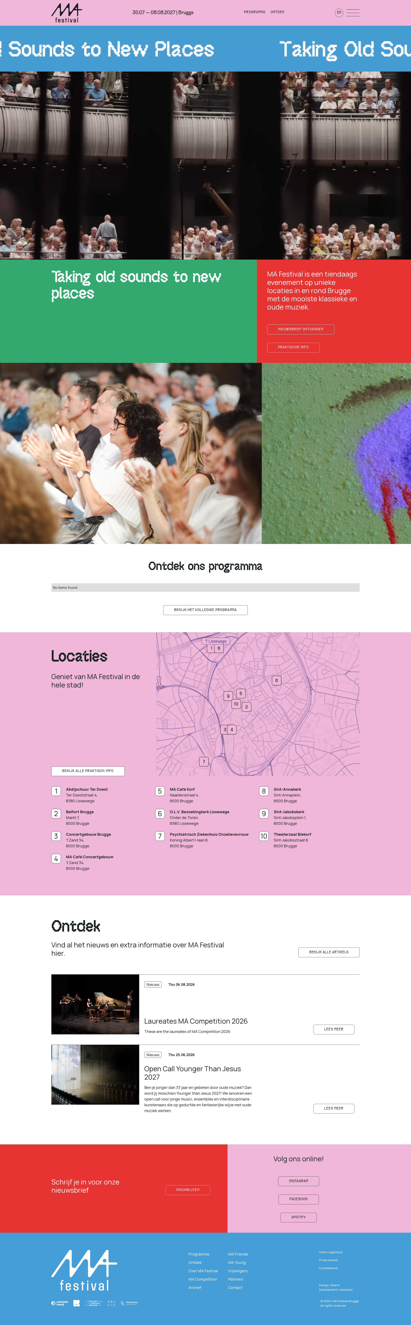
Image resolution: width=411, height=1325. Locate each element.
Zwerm (335, 1285)
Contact (235, 1287)
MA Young (237, 1262)
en (339, 12)
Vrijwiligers (238, 1270)
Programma (198, 1254)
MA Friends (238, 1254)
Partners (235, 1279)
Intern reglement (331, 1252)
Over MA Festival (203, 1270)
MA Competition (202, 1279)
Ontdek (195, 1262)
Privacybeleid (328, 1260)
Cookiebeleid (328, 1268)
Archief (194, 1287)
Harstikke (346, 1290)
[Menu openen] (353, 12)
